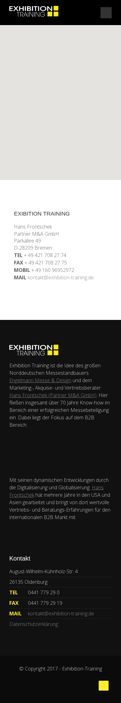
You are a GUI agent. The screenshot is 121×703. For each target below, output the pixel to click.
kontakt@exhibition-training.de (61, 277)
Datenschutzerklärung (33, 624)
